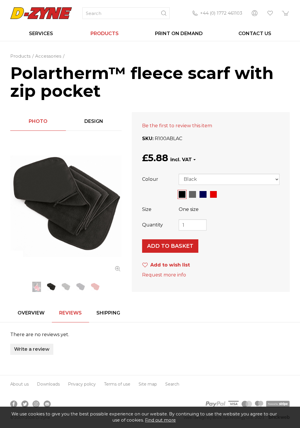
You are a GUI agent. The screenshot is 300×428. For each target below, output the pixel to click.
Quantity (152, 225)
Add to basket (170, 246)
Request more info (164, 275)
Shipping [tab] (108, 313)
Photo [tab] (38, 121)
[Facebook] (13, 404)
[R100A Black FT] (66, 206)
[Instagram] (36, 404)
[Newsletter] (47, 404)
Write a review (32, 349)
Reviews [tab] (70, 313)
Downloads (48, 384)
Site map (148, 384)
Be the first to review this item (177, 125)
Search (172, 384)
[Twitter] (24, 404)
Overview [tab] (31, 313)
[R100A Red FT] (95, 287)
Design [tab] (93, 121)
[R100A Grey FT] (66, 287)
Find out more (160, 420)
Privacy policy (82, 384)
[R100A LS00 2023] (36, 287)
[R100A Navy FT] (80, 287)
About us (19, 384)
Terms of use (117, 384)
